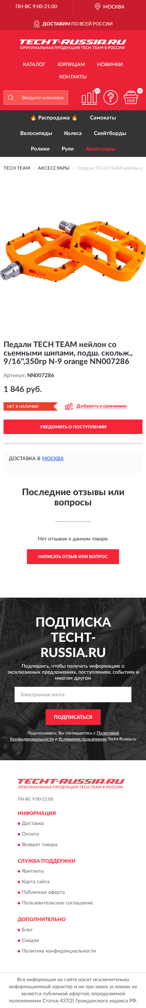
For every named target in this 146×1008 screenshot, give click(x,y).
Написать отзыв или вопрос (73, 557)
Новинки (110, 64)
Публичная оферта (43, 892)
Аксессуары (100, 149)
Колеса (73, 133)
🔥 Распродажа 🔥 (54, 118)
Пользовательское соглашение (57, 903)
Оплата (30, 834)
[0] (131, 97)
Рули (68, 149)
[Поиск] (11, 97)
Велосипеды (36, 133)
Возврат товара (39, 844)
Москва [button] (53, 458)
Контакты (73, 77)
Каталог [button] (34, 64)
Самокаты (103, 118)
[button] (110, 97)
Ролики (40, 149)
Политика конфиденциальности (59, 951)
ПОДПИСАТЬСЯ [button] (73, 717)
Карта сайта (36, 882)
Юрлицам (71, 64)
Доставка (33, 823)
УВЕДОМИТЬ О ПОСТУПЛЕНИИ (73, 427)
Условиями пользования (82, 739)
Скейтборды (110, 133)
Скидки (30, 940)
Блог (27, 929)
